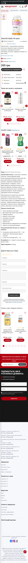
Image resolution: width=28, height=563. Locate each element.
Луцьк (15, 556)
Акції (2, 493)
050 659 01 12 (4, 483)
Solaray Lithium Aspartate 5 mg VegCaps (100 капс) (7, 331)
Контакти (3, 464)
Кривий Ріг (5, 558)
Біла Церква (17, 558)
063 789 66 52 (4, 486)
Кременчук (11, 558)
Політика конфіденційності (7, 512)
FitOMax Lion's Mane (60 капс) (20, 110)
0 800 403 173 (4, 479)
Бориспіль (22, 558)
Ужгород (20, 556)
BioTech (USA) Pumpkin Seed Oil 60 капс (20, 331)
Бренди (3, 495)
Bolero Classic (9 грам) (20, 151)
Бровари (3, 560)
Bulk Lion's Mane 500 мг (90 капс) (7, 110)
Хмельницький (16, 551)
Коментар (4, 270)
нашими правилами (17, 302)
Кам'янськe (12, 560)
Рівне (12, 556)
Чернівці (5, 551)
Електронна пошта (6, 288)
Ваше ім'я (4, 282)
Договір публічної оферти (7, 514)
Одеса (13, 555)
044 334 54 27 (4, 481)
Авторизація (4, 507)
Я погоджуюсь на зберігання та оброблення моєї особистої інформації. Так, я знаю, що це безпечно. (12, 393)
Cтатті (2, 498)
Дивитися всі (15, 130)
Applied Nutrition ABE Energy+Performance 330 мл (7, 152)
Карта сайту (4, 500)
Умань (24, 556)
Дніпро (11, 550)
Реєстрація (4, 509)
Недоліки (4, 264)
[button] (2, 6)
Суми (9, 556)
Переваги (4, 257)
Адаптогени (12, 61)
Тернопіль (10, 551)
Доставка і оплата (5, 467)
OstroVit (9, 58)
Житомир (11, 553)
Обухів (7, 560)
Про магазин (4, 469)
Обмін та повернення (6, 472)
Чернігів (7, 553)
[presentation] (1, 106)
